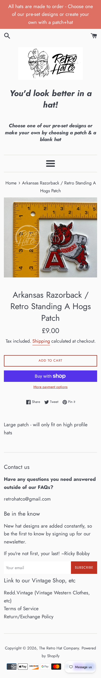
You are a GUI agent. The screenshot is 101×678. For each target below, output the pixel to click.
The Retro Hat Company (59, 648)
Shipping (41, 341)
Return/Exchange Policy (28, 616)
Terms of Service (21, 608)
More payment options (50, 386)
